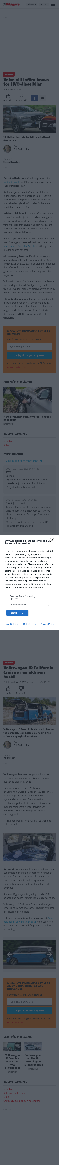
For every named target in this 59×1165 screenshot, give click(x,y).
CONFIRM (17, 613)
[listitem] (29, 597)
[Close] (53, 541)
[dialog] (29, 582)
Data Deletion (11, 624)
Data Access (29, 624)
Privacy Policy (47, 624)
